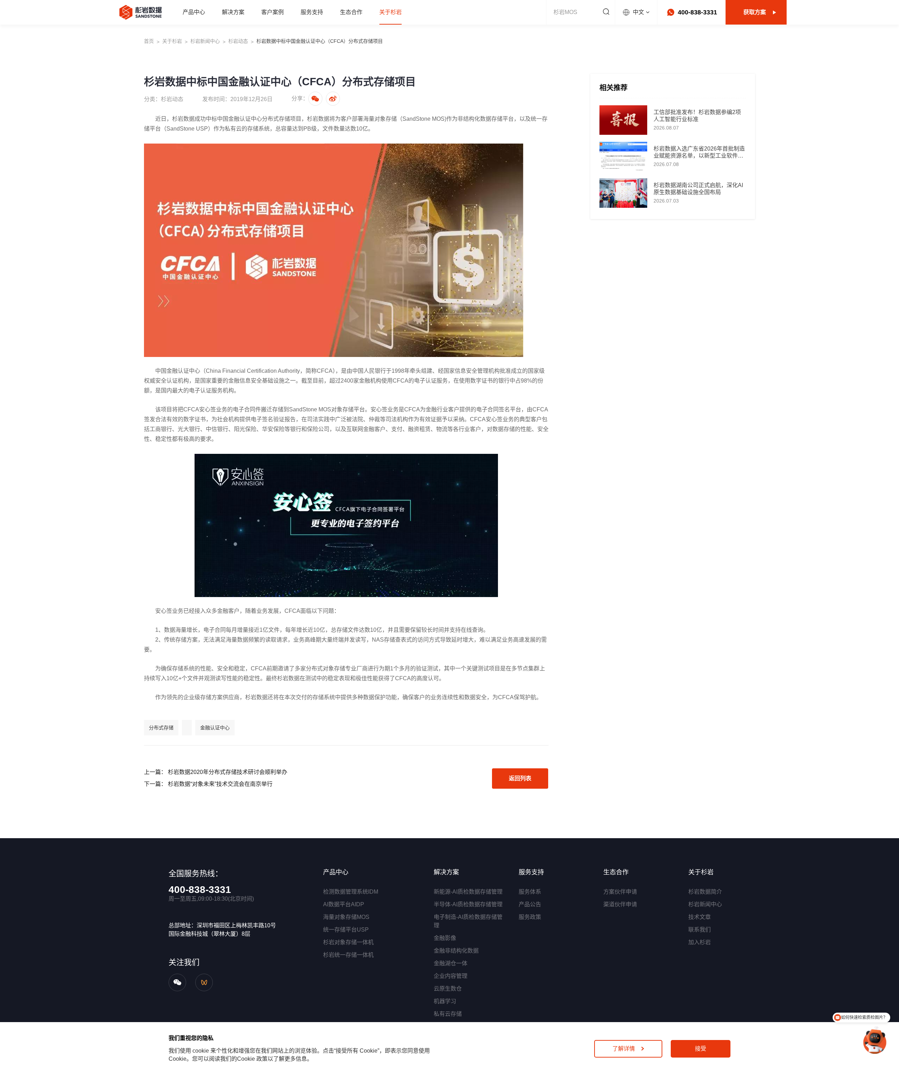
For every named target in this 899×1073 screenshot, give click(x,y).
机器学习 (445, 1001)
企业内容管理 (450, 976)
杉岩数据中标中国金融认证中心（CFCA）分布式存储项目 (319, 41)
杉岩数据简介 (705, 892)
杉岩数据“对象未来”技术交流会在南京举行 (220, 784)
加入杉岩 (699, 942)
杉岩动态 (238, 41)
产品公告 (530, 904)
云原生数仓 (448, 989)
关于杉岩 (172, 41)
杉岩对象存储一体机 (348, 942)
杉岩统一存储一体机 (348, 955)
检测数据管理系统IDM (350, 892)
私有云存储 (448, 1014)
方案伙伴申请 (620, 892)
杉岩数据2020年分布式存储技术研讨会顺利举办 (227, 772)
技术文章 (699, 917)
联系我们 (699, 930)
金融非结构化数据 (456, 951)
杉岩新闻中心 (205, 41)
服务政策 (530, 917)
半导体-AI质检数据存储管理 (468, 904)
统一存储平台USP (346, 930)
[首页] (140, 12)
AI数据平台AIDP (343, 904)
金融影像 (445, 938)
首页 (149, 41)
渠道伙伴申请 (620, 904)
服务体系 (530, 892)
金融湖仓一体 (450, 963)
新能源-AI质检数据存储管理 (468, 892)
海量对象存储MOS (346, 917)
